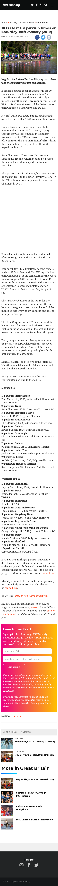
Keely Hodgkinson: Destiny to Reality (35, 741)
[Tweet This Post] (43, 37)
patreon (34, 607)
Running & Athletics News (21, 22)
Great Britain (42, 22)
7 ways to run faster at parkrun (30, 596)
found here (48, 573)
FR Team (8, 36)
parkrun (17, 716)
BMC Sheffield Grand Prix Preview (34, 819)
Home (4, 22)
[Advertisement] (29, 218)
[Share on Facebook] (37, 37)
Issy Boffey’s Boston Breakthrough (34, 755)
